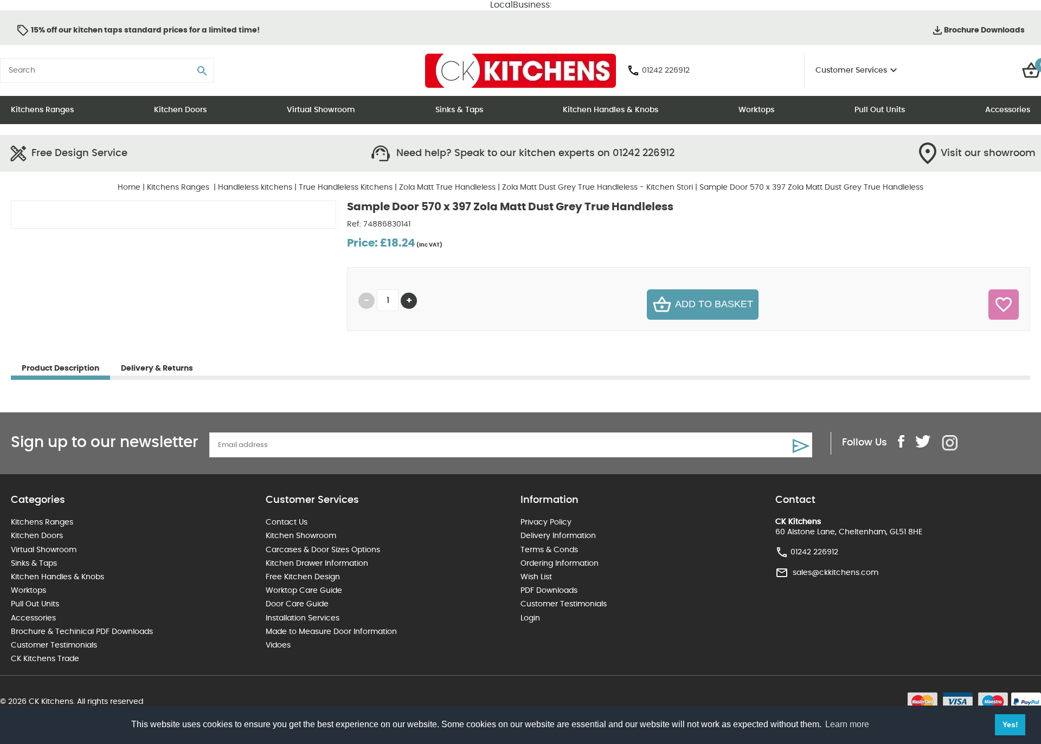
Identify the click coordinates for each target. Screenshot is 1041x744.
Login (530, 618)
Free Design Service (79, 153)
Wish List (536, 577)
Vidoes (278, 645)
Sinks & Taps (459, 110)
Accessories (1007, 110)
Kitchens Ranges (42, 110)
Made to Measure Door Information (331, 632)
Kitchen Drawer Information (317, 563)
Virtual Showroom (321, 110)
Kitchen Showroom (301, 536)
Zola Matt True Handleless (447, 187)
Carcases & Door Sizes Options (323, 550)
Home (129, 187)
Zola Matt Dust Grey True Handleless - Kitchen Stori (597, 187)
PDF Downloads (548, 590)
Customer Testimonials (54, 645)
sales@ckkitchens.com (835, 572)
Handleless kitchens (255, 187)
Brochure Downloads (984, 30)
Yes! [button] (1010, 724)
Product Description (60, 368)
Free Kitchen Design (303, 577)
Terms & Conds (549, 550)
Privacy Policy (545, 522)
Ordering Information (559, 563)
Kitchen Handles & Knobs (610, 110)
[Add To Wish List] (1003, 304)
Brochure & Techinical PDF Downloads (82, 632)
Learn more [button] (847, 724)
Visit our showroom (988, 153)
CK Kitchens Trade (45, 659)
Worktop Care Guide (304, 590)
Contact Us (286, 522)
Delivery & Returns (157, 368)
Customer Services (851, 70)
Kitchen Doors (180, 110)
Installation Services (302, 618)
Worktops (756, 110)
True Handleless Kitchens (346, 187)
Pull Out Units (879, 110)
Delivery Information (558, 536)
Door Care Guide (297, 604)
